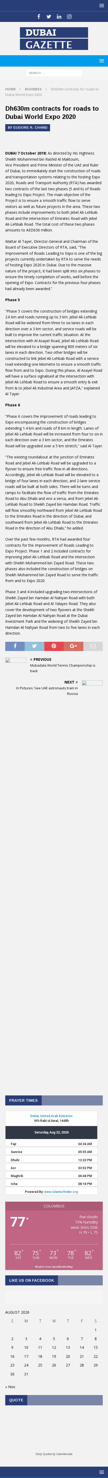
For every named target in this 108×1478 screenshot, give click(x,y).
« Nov (10, 1386)
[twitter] (48, 16)
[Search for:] (54, 72)
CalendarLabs (64, 1454)
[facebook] (38, 16)
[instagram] (69, 16)
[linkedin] (59, 16)
